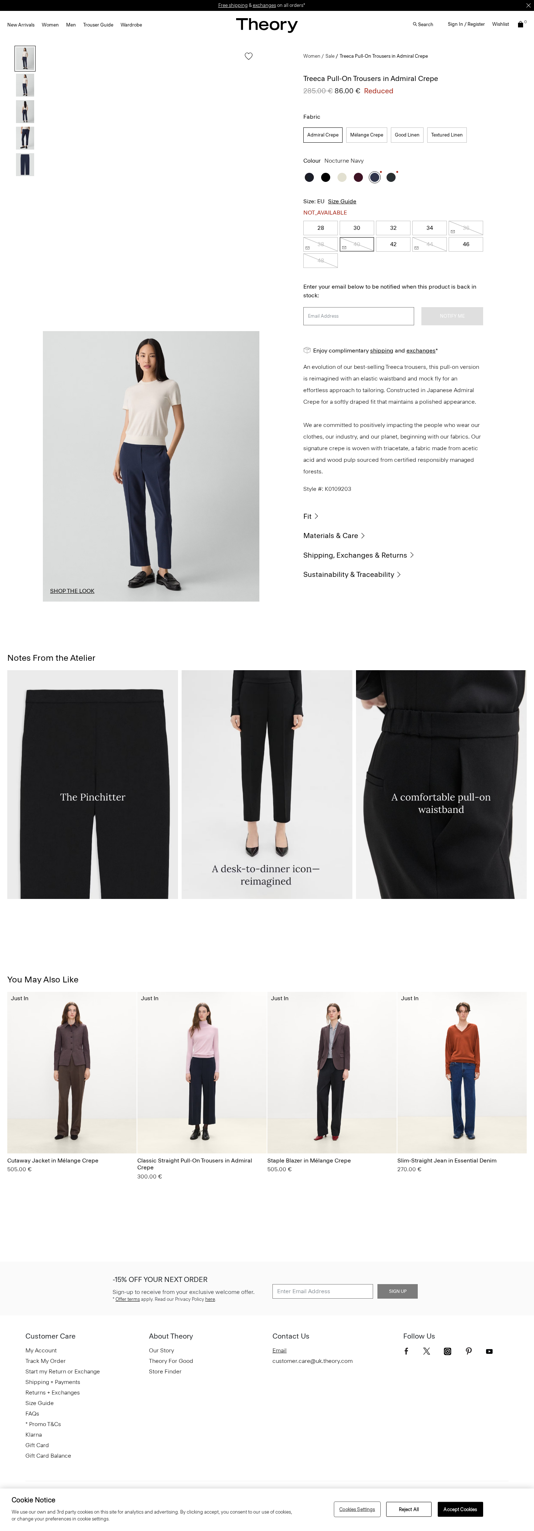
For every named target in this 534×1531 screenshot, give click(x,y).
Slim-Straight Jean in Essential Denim (447, 1160)
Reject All (409, 1509)
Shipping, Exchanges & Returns (355, 555)
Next (248, 466)
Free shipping (233, 5)
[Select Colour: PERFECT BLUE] (406, 1132)
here (210, 1299)
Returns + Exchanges (52, 1392)
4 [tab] (195, 601)
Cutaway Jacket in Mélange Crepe (52, 1160)
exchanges (264, 5)
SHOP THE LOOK (72, 590)
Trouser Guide (98, 25)
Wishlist (500, 24)
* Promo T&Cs (43, 1424)
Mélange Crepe (366, 135)
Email (279, 1350)
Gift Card (37, 1445)
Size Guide (342, 201)
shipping (381, 350)
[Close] (528, 5)
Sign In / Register (466, 24)
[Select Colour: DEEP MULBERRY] (358, 177)
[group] (72, 1072)
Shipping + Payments (52, 1382)
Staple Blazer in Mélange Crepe (309, 1160)
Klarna (33, 1434)
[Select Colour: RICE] (342, 177)
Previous (54, 466)
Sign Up (397, 1291)
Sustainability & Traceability (348, 574)
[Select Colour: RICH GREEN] (391, 177)
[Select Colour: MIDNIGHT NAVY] (309, 177)
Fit (307, 516)
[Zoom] (247, 589)
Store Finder (165, 1371)
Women (50, 25)
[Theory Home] (267, 25)
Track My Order (45, 1360)
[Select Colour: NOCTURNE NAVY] (375, 177)
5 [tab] (239, 601)
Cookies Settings (357, 1509)
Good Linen (407, 135)
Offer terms (128, 1299)
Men (71, 25)
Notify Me (452, 316)
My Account (41, 1350)
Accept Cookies (460, 1509)
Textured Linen (447, 135)
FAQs (32, 1413)
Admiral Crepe (323, 135)
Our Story (161, 1350)
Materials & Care (330, 535)
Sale (330, 56)
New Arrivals (21, 25)
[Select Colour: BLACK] (326, 177)
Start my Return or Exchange (62, 1371)
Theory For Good (171, 1360)
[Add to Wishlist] (247, 59)
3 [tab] (151, 601)
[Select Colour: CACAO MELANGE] (16, 1132)
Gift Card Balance (48, 1455)
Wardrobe (131, 25)
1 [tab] (63, 601)
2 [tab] (107, 601)
